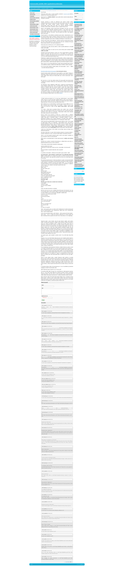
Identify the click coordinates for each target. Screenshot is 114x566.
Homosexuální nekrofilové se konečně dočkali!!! (79, 158)
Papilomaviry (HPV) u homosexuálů (78, 63)
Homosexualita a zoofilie (34, 24)
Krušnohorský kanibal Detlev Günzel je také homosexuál (78, 25)
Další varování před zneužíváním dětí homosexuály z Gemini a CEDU (79, 40)
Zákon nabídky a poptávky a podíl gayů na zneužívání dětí (79, 115)
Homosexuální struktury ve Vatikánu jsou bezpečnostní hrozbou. (79, 97)
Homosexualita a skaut (34, 29)
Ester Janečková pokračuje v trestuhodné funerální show (79, 75)
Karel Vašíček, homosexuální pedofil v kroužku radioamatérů (78, 71)
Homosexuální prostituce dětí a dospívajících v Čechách (79, 154)
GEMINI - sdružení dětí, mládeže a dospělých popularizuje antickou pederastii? (79, 67)
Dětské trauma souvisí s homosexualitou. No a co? (79, 94)
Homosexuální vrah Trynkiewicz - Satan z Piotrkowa (78, 86)
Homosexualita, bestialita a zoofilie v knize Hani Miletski (79, 161)
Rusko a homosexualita (34, 30)
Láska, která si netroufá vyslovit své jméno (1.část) (79, 151)
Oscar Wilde (32, 22)
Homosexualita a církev (34, 27)
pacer (47, 10)
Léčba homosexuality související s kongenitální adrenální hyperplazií (79, 140)
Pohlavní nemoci (33, 19)
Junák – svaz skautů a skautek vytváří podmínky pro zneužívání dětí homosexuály (79, 120)
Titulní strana (32, 12)
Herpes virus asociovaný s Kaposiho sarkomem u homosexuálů (79, 124)
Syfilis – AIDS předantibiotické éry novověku (78, 134)
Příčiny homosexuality (34, 32)
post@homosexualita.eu (78, 175)
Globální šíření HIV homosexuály (78, 128)
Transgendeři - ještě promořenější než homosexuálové (78, 111)
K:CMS (81, 564)
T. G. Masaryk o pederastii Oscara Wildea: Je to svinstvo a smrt (79, 29)
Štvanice (60, 93)
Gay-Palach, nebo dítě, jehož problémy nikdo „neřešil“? (78, 82)
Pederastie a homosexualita (77, 33)
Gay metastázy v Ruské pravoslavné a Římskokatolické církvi (79, 105)
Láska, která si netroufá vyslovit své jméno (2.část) (79, 144)
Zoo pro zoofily (77, 145)
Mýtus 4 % (76, 137)
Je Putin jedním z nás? (78, 108)
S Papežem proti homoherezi (77, 131)
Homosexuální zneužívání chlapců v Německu (79, 48)
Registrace (80, 19)
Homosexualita (32, 14)
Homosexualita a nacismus (34, 17)
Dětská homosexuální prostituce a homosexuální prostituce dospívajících (79, 165)
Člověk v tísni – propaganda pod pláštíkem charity (79, 90)
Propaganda (32, 16)
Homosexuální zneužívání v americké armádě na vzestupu (79, 51)
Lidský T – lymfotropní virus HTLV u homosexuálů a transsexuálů (79, 59)
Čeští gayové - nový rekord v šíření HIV (79, 79)
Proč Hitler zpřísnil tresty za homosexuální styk (79, 36)
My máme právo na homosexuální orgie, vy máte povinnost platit (79, 44)
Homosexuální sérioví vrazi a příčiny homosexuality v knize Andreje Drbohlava (79, 55)
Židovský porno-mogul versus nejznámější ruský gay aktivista (79, 101)
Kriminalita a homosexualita (52, 10)
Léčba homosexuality (33, 25)
